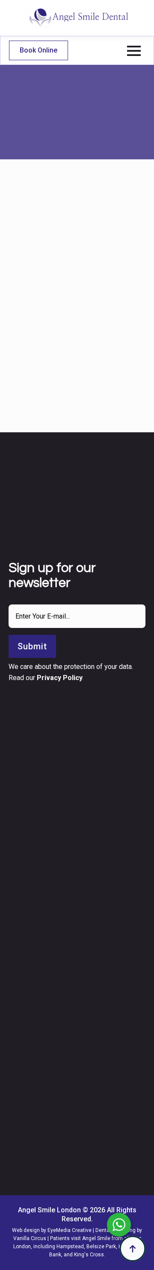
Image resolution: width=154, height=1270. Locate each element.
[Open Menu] (134, 51)
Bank (55, 1255)
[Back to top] (132, 1248)
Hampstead (70, 1246)
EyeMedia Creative (69, 1230)
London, (22, 1246)
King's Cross (89, 1255)
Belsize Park (101, 1246)
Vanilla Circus (29, 1238)
